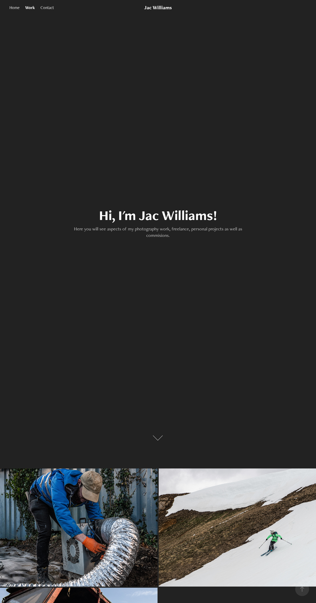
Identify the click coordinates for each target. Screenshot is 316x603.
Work (30, 7)
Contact (47, 7)
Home (14, 7)
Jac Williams (158, 7)
